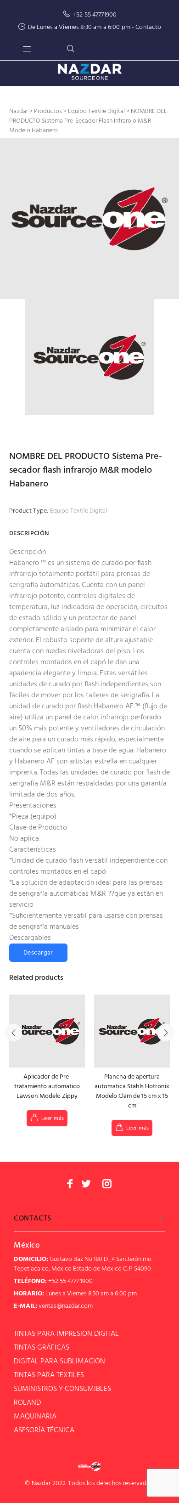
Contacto (148, 27)
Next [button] (165, 1032)
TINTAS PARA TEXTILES (49, 1375)
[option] (89, 218)
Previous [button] (13, 1032)
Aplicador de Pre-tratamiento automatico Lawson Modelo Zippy (47, 1087)
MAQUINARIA (35, 1417)
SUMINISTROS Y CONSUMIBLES (62, 1389)
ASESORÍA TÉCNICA (44, 1430)
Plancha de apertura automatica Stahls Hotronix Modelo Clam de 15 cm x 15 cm (132, 1091)
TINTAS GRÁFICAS (41, 1348)
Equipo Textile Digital (78, 511)
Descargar (38, 953)
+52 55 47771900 (95, 15)
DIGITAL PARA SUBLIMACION (59, 1361)
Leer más (52, 1118)
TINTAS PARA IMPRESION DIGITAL (66, 1334)
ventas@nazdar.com (66, 1306)
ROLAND (27, 1403)
